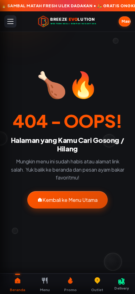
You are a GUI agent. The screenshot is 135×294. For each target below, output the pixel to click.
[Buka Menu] (10, 21)
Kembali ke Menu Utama (70, 200)
